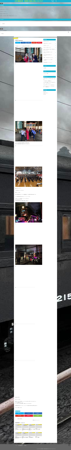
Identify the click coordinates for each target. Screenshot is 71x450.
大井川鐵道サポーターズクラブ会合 (47, 60)
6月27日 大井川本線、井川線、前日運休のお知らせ (8, 15)
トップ (16, 445)
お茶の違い (3, 11)
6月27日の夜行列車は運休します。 (47, 55)
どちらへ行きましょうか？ (46, 84)
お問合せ (25, 445)
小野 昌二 (47, 83)
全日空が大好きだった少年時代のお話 (48, 78)
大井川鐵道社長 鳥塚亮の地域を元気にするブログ (29, 1)
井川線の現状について (47, 62)
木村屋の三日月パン (4, 9)
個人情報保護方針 (20, 445)
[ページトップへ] (69, 445)
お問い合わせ (52, 1)
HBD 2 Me (46, 41)
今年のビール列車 (4, 13)
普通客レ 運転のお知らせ (48, 57)
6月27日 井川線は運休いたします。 (48, 52)
